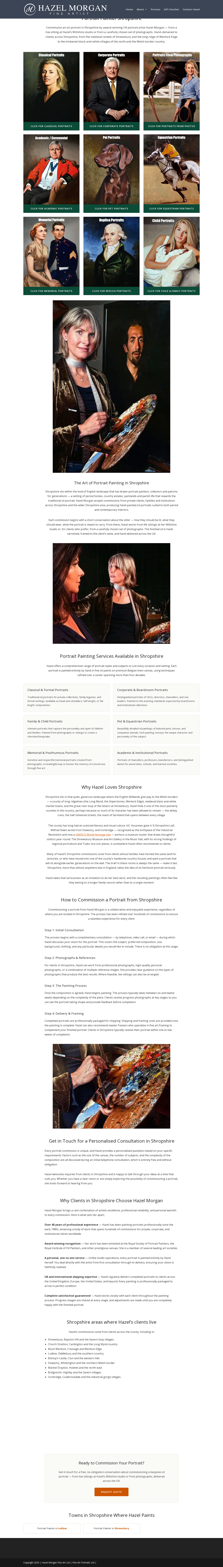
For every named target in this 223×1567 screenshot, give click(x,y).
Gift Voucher (171, 9)
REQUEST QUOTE (111, 1491)
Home (129, 9)
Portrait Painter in (52, 1528)
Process (155, 9)
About (140, 9)
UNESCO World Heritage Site (93, 834)
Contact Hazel (191, 9)
